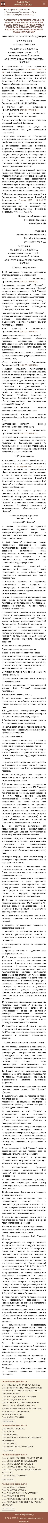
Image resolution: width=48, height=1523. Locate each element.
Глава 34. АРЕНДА (9, 1443)
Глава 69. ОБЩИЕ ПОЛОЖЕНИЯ (14, 1487)
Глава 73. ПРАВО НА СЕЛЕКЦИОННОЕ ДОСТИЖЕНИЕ (23, 1499)
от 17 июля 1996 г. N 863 (28, 200)
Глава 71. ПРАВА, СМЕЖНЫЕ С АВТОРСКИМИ (20, 1493)
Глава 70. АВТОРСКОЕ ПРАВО (14, 1490)
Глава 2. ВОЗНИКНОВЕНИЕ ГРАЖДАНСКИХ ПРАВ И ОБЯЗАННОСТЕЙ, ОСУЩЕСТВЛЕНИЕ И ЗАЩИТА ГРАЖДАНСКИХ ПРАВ (22, 1391)
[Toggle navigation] (44, 3)
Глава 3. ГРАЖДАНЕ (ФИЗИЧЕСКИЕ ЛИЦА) (19, 1397)
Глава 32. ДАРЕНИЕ (9, 1435)
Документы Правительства (19, 10)
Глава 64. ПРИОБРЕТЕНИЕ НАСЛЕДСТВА (18, 1467)
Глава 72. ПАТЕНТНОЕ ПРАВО (13, 1496)
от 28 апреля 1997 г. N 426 (28, 466)
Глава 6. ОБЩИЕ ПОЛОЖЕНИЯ (13, 1417)
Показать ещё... (8, 1421)
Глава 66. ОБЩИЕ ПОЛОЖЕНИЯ (14, 1476)
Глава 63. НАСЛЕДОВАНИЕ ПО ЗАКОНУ (17, 1464)
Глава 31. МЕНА (8, 1432)
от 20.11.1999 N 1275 (29, 110)
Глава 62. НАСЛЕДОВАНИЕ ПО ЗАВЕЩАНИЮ (19, 1461)
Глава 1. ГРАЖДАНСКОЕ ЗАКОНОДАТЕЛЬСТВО (21, 1385)
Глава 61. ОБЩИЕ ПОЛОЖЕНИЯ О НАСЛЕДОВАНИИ (22, 1458)
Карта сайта (24, 1522)
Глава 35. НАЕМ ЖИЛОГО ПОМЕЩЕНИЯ (17, 1446)
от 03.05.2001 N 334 (29, 281)
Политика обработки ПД (24, 1515)
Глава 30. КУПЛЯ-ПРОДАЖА (13, 1429)
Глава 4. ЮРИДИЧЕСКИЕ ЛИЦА (14, 1400)
